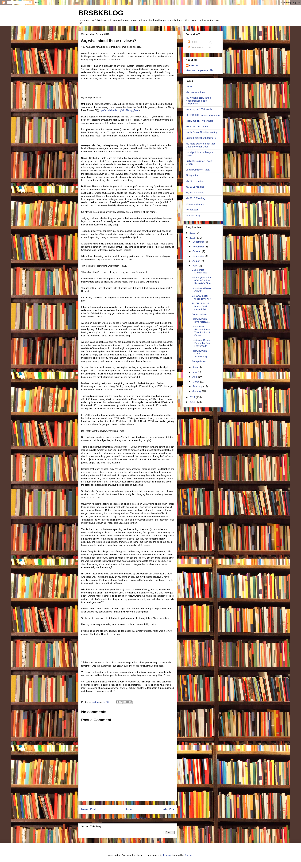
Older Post (168, 809)
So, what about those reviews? (201, 297)
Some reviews (199, 314)
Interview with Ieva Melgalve (201, 320)
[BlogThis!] (121, 702)
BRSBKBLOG (100, 13)
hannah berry (193, 215)
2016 (193, 232)
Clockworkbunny (195, 204)
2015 (193, 237)
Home (128, 809)
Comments (196, 47)
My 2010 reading (195, 181)
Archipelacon (199, 361)
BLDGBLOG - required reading (203, 115)
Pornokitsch (192, 209)
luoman (167, 855)
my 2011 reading (195, 186)
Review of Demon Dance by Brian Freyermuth (201, 343)
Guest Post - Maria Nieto (199, 271)
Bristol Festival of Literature (201, 137)
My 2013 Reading (195, 198)
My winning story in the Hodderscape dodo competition (198, 100)
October (197, 251)
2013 (193, 401)
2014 (193, 397)
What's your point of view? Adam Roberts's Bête (201, 280)
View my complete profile (199, 70)
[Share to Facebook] (127, 702)
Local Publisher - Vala (198, 169)
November (198, 246)
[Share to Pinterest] (131, 702)
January (197, 391)
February (197, 386)
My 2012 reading (195, 192)
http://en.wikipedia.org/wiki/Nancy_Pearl (119, 110)
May (195, 372)
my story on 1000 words (199, 109)
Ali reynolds (192, 175)
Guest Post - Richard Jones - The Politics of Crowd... (202, 331)
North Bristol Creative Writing (202, 132)
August (196, 260)
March (196, 381)
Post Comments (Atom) (135, 818)
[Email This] (117, 702)
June (195, 367)
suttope (193, 65)
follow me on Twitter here (199, 120)
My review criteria (195, 92)
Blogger (188, 855)
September (198, 256)
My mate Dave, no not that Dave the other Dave (200, 145)
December (198, 241)
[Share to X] (124, 702)
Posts (193, 41)
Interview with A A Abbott (201, 289)
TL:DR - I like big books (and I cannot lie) (201, 306)
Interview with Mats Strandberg (199, 353)
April (195, 376)
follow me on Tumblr (197, 126)
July (195, 265)
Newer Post (88, 809)
